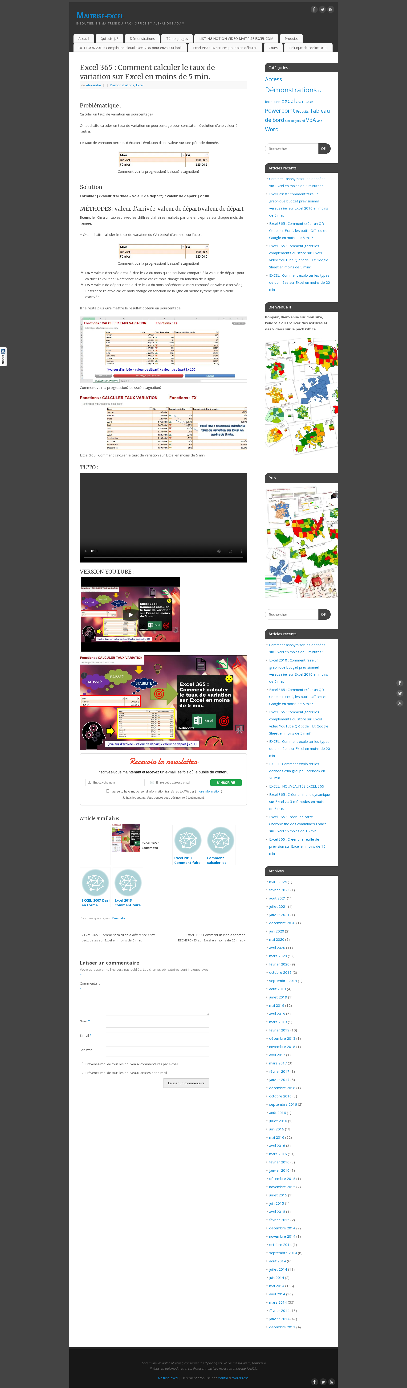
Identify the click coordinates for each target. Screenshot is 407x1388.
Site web (86, 1050)
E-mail (85, 1035)
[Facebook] (314, 10)
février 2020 (279, 964)
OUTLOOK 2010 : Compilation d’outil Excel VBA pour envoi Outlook (130, 47)
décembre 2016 (282, 1087)
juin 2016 (276, 1129)
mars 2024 (278, 881)
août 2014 (277, 1261)
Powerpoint (280, 110)
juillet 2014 (278, 1269)
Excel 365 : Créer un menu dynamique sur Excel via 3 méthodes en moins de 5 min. (299, 801)
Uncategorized (295, 121)
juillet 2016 (278, 1120)
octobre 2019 (280, 972)
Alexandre (93, 85)
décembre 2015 (282, 1178)
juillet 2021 (278, 906)
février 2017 (279, 1071)
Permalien (119, 918)
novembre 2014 (282, 1236)
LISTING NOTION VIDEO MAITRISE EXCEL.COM (236, 38)
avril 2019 (277, 1013)
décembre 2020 (282, 922)
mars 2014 (278, 1302)
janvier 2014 (279, 1318)
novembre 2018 (282, 1046)
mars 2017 (278, 1063)
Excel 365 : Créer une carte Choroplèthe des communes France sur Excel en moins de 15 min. (298, 823)
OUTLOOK (304, 101)
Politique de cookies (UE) (308, 47)
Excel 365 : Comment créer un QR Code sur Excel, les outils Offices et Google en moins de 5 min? (298, 230)
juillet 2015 (278, 1195)
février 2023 (279, 889)
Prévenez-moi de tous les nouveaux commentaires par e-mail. (132, 1064)
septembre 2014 (283, 1252)
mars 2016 (278, 1153)
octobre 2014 (280, 1244)
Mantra (223, 1378)
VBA (311, 119)
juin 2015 (276, 1203)
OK (322, 148)
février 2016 (279, 1162)
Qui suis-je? (109, 38)
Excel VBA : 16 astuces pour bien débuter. (225, 47)
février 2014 (279, 1310)
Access (273, 79)
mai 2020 (276, 939)
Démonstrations (142, 38)
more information (208, 791)
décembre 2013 (282, 1327)
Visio (319, 121)
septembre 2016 (283, 1104)
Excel (139, 85)
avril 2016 (277, 1145)
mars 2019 (278, 1021)
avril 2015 (277, 1211)
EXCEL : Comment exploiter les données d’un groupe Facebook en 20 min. (297, 770)
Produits (291, 38)
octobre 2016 (280, 1096)
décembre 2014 (282, 1228)
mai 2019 (276, 1005)
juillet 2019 (278, 997)
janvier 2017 (279, 1079)
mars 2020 (278, 955)
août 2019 (277, 988)
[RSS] (330, 10)
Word (272, 129)
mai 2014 (276, 1285)
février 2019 (279, 1030)
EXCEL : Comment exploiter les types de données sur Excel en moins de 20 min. (299, 282)
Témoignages (177, 38)
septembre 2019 (283, 980)
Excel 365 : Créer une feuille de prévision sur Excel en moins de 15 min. (297, 846)
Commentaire (86, 986)
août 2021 (277, 898)
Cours (273, 47)
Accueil (83, 38)
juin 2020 (276, 931)
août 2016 (277, 1112)
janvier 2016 (279, 1170)
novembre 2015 (282, 1186)
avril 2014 (277, 1294)
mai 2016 (276, 1137)
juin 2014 (276, 1277)
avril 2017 (277, 1054)
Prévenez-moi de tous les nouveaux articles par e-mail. (126, 1073)
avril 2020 (277, 947)
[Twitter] (322, 10)
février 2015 (279, 1219)
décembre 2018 (282, 1038)
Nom (85, 1021)
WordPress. (240, 1378)
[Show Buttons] (3, 364)
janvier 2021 (279, 914)
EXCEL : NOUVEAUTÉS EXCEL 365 (296, 786)
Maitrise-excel (100, 15)
